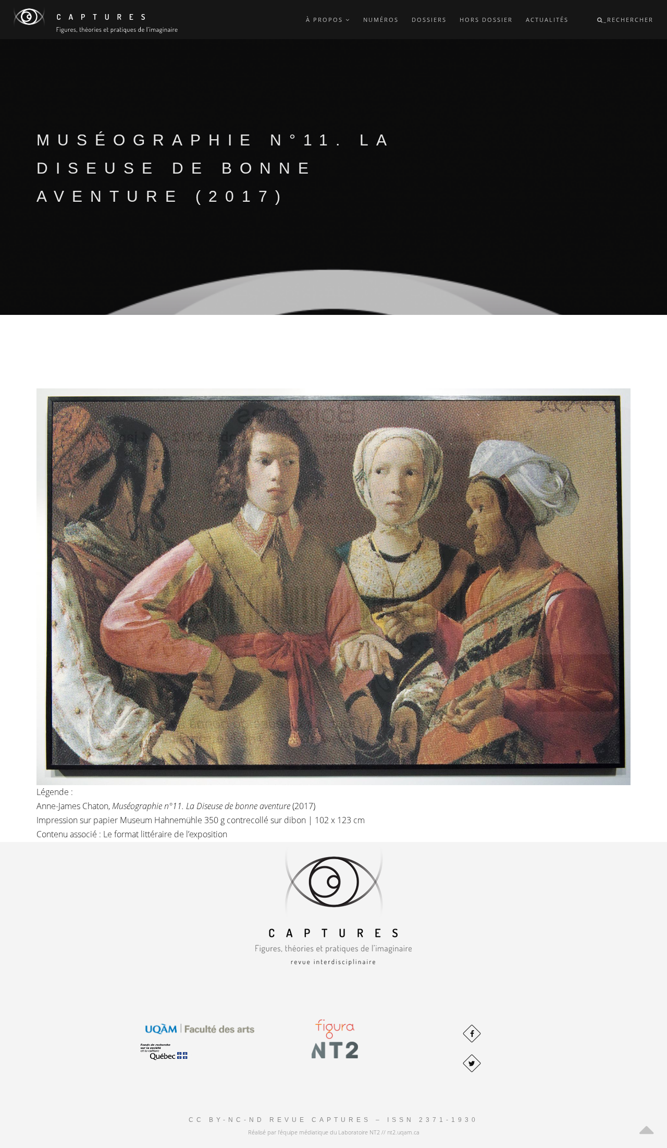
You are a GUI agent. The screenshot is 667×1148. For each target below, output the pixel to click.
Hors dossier (486, 19)
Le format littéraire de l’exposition (165, 834)
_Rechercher (628, 19)
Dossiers (429, 19)
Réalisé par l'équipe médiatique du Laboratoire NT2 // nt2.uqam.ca (333, 1132)
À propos (325, 19)
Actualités (547, 19)
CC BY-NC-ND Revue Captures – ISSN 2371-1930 (333, 1119)
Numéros (381, 19)
